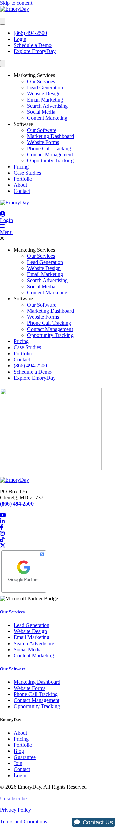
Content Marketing (47, 118)
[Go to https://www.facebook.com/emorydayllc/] (61, 527)
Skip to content (16, 3)
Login (20, 39)
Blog (19, 751)
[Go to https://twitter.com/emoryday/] (61, 546)
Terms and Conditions (23, 821)
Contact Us (98, 822)
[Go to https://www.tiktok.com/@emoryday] (61, 540)
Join (18, 763)
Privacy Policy (15, 810)
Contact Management (50, 154)
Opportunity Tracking (50, 160)
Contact (22, 191)
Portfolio (23, 179)
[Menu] (2, 21)
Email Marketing (45, 100)
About (20, 185)
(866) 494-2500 (30, 33)
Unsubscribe (13, 798)
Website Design (44, 93)
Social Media (41, 112)
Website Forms (43, 142)
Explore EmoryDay (35, 51)
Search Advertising (47, 106)
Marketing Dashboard (50, 136)
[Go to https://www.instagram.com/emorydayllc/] (61, 534)
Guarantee (25, 757)
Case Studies (27, 173)
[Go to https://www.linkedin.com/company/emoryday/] (61, 521)
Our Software (41, 130)
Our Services (41, 81)
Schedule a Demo (33, 45)
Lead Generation (45, 87)
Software (23, 124)
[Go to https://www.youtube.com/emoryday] (61, 515)
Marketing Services (34, 75)
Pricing (21, 167)
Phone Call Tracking (49, 148)
